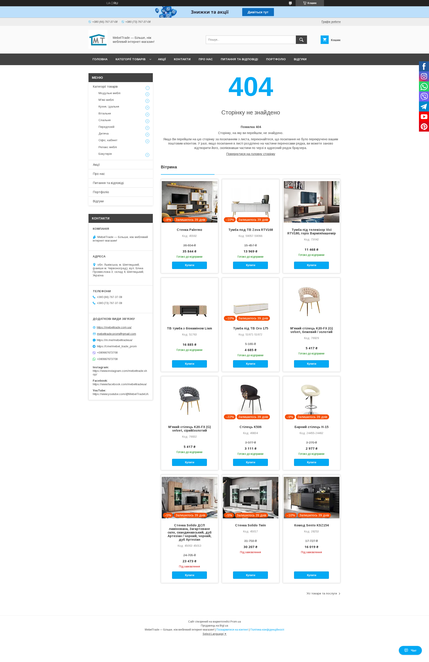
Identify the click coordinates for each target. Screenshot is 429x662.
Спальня (105, 120)
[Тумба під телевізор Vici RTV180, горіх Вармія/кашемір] (311, 201)
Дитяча (104, 133)
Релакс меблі (108, 147)
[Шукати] (301, 39)
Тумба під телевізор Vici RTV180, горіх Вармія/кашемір (311, 231)
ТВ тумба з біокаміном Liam (189, 328)
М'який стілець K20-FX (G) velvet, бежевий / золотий (311, 330)
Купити (189, 265)
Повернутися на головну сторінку (250, 154)
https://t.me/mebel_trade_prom (117, 346)
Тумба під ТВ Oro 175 (250, 328)
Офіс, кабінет (108, 140)
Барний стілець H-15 (311, 427)
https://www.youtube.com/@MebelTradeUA (121, 394)
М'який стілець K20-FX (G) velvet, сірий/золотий (189, 428)
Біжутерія (105, 153)
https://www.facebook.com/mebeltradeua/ (120, 384)
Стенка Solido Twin (250, 525)
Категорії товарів (130, 59)
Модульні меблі (109, 93)
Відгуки (300, 59)
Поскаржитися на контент (232, 629)
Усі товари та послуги (322, 593)
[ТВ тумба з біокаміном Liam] (189, 300)
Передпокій (106, 126)
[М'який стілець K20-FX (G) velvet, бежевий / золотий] (311, 300)
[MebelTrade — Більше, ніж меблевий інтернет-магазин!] (97, 48)
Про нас (206, 59)
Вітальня (105, 113)
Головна (100, 59)
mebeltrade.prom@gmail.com (116, 333)
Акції (162, 59)
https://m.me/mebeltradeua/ (114, 340)
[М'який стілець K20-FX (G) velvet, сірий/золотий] (189, 399)
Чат (413, 650)
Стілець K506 (250, 427)
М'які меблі (106, 99)
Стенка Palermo (189, 230)
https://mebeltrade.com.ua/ (114, 327)
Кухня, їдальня (109, 106)
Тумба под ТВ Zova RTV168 (250, 230)
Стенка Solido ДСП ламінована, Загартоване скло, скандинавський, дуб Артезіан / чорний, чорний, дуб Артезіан (190, 532)
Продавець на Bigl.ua (214, 625)
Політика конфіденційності (267, 629)
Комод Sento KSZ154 (311, 525)
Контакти (182, 59)
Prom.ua (235, 621)
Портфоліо (276, 59)
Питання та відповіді (239, 59)
